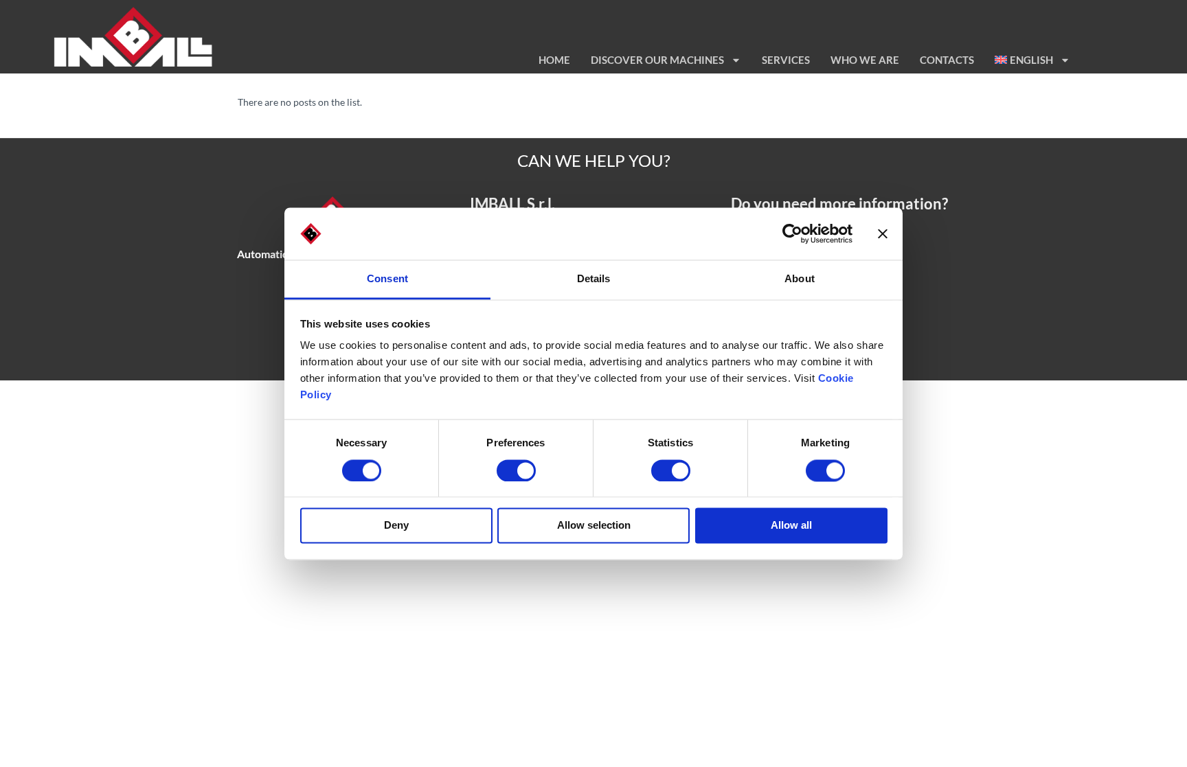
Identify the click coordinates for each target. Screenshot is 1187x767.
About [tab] (799, 279)
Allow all (791, 525)
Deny (396, 525)
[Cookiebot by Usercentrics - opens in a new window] (792, 233)
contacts (947, 60)
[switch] (516, 470)
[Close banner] (883, 233)
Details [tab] (594, 279)
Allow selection (594, 525)
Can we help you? (593, 160)
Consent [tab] (387, 279)
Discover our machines (657, 60)
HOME (554, 60)
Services (786, 60)
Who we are (864, 60)
